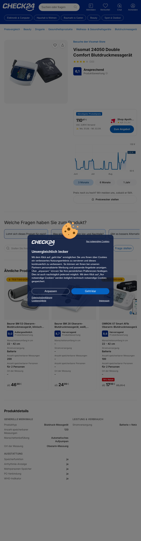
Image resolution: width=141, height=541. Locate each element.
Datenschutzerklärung (42, 297)
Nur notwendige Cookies (97, 241)
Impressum (104, 301)
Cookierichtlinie (39, 301)
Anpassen (51, 291)
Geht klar (90, 291)
